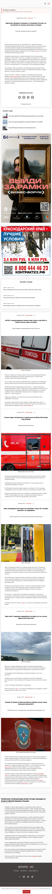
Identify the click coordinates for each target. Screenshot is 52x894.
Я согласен (26, 891)
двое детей (8, 767)
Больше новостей (26, 104)
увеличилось (24, 783)
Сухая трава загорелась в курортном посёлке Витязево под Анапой (19, 297)
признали (34, 856)
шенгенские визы (15, 76)
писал (23, 602)
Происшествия (28, 315)
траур (21, 405)
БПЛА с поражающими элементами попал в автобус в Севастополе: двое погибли (22, 289)
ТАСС (37, 51)
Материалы (23, 870)
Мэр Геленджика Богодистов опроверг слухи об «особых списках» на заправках (21, 305)
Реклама (16, 870)
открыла (40, 780)
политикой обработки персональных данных (29, 888)
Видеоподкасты (33, 870)
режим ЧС (30, 405)
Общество (30, 18)
